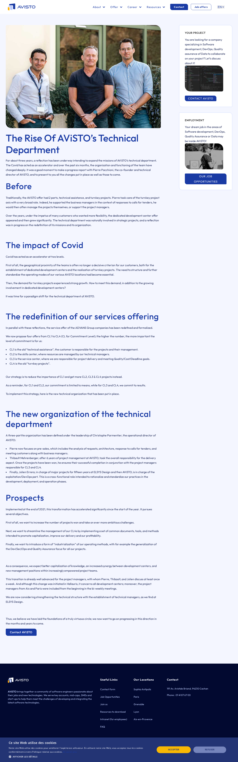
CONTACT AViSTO (200, 98)
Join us (104, 704)
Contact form (107, 689)
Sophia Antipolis (142, 689)
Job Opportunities (110, 696)
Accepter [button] (173, 749)
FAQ (102, 726)
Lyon (136, 711)
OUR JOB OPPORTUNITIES (206, 179)
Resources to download (113, 711)
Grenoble (139, 704)
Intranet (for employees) (113, 719)
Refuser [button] (210, 749)
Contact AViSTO (21, 632)
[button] (80, 756)
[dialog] (119, 749)
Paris (136, 696)
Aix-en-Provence (143, 719)
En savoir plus (70, 752)
